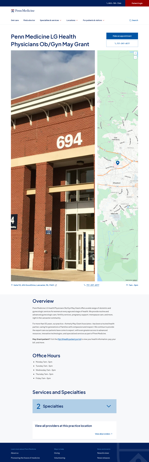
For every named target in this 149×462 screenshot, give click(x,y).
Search (135, 20)
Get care (15, 20)
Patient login (137, 3)
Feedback (135, 280)
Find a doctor (29, 20)
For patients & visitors (92, 20)
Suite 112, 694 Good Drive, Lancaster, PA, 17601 (34, 285)
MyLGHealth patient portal (69, 339)
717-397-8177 (123, 43)
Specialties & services (49, 20)
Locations (71, 20)
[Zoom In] (135, 53)
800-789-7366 (114, 3)
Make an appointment (122, 36)
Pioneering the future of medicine (25, 458)
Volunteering (59, 458)
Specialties (50, 406)
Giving (57, 453)
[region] (117, 165)
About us (14, 453)
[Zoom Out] (135, 57)
